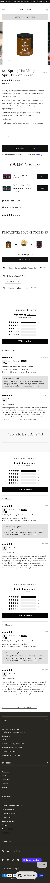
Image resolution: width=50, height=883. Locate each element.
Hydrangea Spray (13, 276)
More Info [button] (6, 796)
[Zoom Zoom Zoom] (25, 43)
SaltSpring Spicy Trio (21, 175)
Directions (6, 736)
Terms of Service (8, 821)
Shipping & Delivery (9, 813)
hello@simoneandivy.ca (14, 755)
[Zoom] (8, 60)
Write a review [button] (25, 341)
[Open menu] (6, 10)
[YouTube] (18, 860)
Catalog (4, 776)
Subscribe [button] (6, 842)
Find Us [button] (5, 720)
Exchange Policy (12, 201)
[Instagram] (13, 860)
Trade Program (7, 829)
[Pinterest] (8, 860)
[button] (7, 80)
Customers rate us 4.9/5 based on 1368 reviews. (19, 708)
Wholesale (6, 833)
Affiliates (5, 825)
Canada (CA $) (10, 869)
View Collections (25, 17)
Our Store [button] (6, 763)
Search (4, 787)
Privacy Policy (7, 817)
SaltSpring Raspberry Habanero (19, 288)
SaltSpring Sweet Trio (21, 185)
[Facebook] (3, 860)
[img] (7, 358)
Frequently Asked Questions (12, 805)
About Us (5, 772)
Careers (5, 784)
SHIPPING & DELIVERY (14, 207)
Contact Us (6, 780)
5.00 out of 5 (31, 315)
